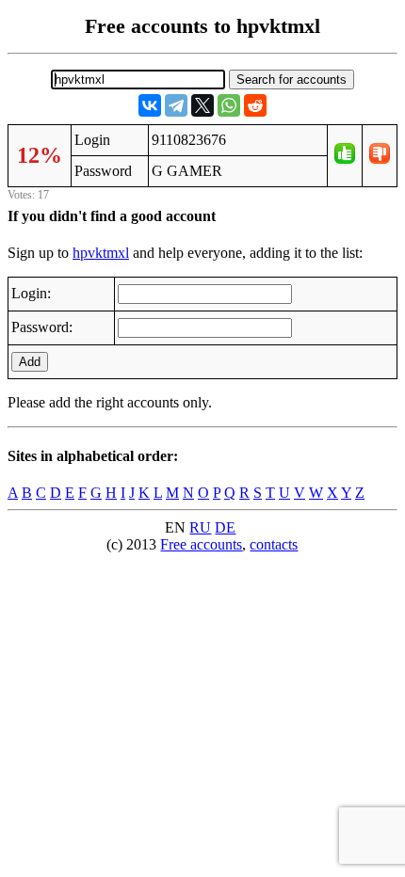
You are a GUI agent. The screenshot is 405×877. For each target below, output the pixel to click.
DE (225, 527)
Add (29, 362)
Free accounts (201, 544)
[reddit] (255, 105)
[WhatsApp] (229, 105)
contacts (274, 544)
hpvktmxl (101, 253)
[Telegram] (176, 105)
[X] (202, 105)
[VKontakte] (149, 105)
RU (200, 527)
